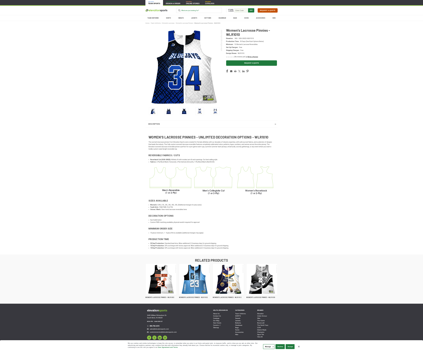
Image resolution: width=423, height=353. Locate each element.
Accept (290, 346)
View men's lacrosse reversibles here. (174, 209)
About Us (216, 313)
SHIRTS (168, 18)
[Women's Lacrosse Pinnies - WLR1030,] (262, 279)
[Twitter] (239, 71)
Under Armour (262, 316)
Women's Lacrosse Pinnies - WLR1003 (159, 297)
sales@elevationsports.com (159, 329)
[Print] (235, 71)
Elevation (260, 313)
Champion (260, 332)
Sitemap (216, 327)
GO (251, 10)
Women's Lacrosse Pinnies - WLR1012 (227, 297)
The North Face (262, 325)
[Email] (231, 71)
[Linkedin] (243, 71)
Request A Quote (267, 10)
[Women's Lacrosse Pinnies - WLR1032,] (194, 279)
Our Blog (216, 320)
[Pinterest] (247, 71)
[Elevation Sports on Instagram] (165, 338)
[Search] (179, 10)
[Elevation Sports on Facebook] (149, 338)
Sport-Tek (260, 334)
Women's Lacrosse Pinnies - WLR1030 (260, 297)
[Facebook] (227, 71)
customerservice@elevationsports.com (163, 332)
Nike (274, 18)
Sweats (181, 18)
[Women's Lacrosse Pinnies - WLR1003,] (161, 279)
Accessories (260, 18)
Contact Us (217, 316)
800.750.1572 (154, 326)
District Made (261, 330)
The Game (261, 320)
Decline (280, 346)
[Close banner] (299, 346)
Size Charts (217, 323)
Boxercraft (260, 323)
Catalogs (216, 318)
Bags (235, 18)
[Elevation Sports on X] (154, 338)
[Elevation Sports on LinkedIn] (160, 338)
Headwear (222, 18)
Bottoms (207, 18)
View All (260, 337)
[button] (252, 57)
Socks (246, 18)
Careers (217, 325)
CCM (259, 327)
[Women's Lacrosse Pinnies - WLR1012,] (228, 279)
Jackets (194, 18)
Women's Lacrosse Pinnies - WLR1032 (193, 297)
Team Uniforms (153, 18)
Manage (268, 346)
